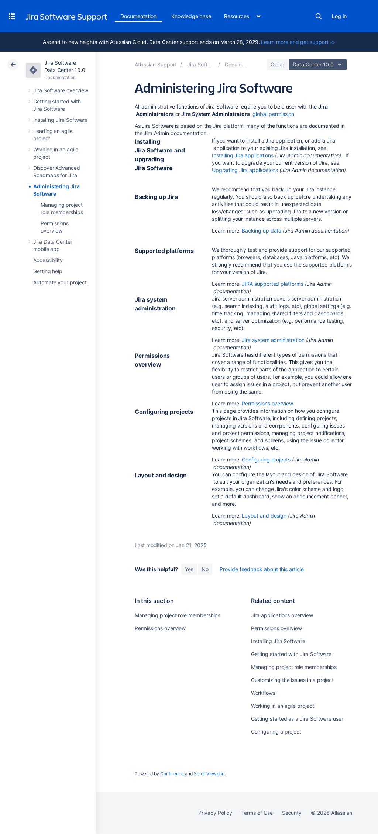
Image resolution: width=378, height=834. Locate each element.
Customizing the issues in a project (292, 680)
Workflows (263, 693)
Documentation (138, 16)
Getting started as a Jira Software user (297, 718)
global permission (273, 114)
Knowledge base (191, 16)
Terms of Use (256, 813)
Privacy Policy (215, 813)
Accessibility (48, 260)
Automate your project (60, 282)
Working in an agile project (282, 706)
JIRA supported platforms (272, 284)
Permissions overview (267, 403)
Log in (339, 16)
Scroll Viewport (209, 773)
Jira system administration (273, 340)
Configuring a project (276, 731)
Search (318, 16)
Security (292, 813)
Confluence (172, 773)
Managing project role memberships (178, 615)
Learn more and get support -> (298, 42)
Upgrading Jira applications (245, 170)
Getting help (47, 271)
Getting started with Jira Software (291, 654)
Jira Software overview (60, 90)
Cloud (278, 64)
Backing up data (261, 230)
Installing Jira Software (60, 120)
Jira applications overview (282, 615)
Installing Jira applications (243, 155)
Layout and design (264, 515)
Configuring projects (266, 459)
